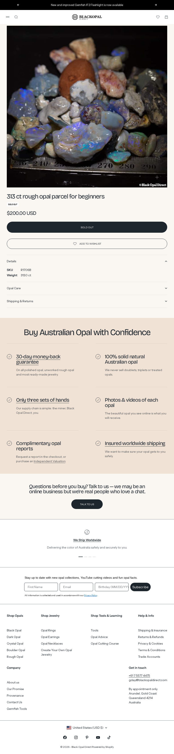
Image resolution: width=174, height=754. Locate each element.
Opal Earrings (50, 637)
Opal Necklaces (52, 643)
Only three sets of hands (42, 400)
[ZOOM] (157, 177)
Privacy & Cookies (150, 643)
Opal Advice (99, 637)
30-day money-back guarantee (38, 359)
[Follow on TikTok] (109, 737)
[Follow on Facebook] (65, 737)
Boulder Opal (16, 650)
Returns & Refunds (151, 637)
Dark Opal (13, 637)
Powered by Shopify (103, 746)
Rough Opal (15, 657)
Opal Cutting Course (105, 643)
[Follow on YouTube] (98, 737)
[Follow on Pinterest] (87, 737)
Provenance (15, 695)
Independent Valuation (49, 461)
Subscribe (140, 587)
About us (13, 682)
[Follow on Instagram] (76, 737)
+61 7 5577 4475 (139, 675)
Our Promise (15, 689)
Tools (94, 630)
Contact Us (14, 702)
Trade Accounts (149, 657)
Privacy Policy (90, 595)
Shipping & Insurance (152, 630)
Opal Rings (48, 630)
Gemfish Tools (17, 709)
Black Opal (14, 630)
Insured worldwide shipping (135, 443)
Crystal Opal (15, 643)
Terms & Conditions (151, 650)
